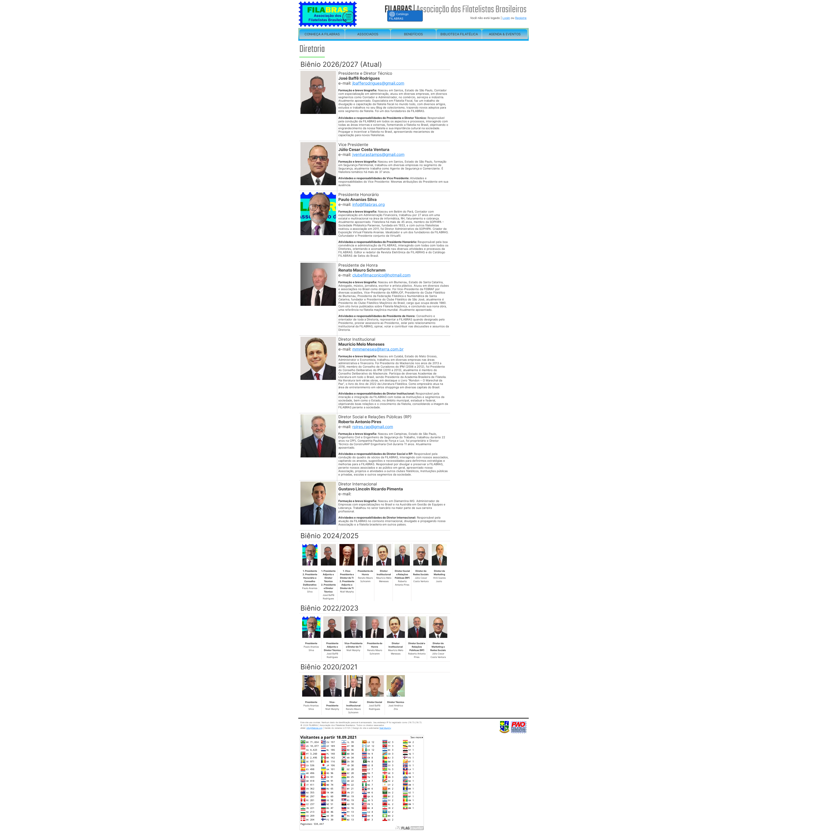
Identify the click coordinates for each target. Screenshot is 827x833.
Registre (521, 18)
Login (506, 18)
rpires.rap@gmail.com (372, 426)
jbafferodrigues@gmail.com (378, 83)
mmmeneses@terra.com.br (378, 349)
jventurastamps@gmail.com (378, 154)
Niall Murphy (385, 728)
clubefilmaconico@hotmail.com (381, 275)
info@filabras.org (368, 204)
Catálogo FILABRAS (399, 16)
